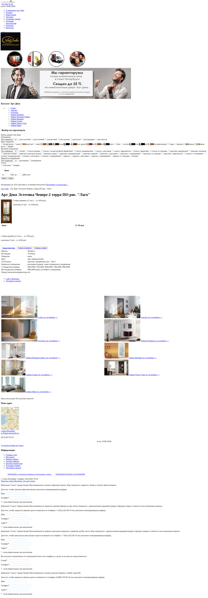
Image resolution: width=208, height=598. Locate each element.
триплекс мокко (50, 154)
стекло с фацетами (141, 151)
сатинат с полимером (194, 154)
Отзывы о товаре (41, 248)
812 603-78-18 (7, 4)
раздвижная (36, 161)
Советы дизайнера (24, 248)
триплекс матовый (198, 151)
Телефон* (5, 498)
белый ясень (8, 144)
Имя (2, 494)
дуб (44, 144)
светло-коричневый (159, 144)
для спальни (65, 139)
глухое (22, 151)
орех (51, 144)
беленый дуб (28, 144)
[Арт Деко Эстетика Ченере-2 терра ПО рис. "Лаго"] (6, 223)
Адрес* (4, 523)
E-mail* (4, 560)
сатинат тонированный (10, 156)
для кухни (77, 139)
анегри (100, 144)
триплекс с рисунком (109, 154)
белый (10, 147)
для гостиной (25, 139)
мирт (38, 144)
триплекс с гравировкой (130, 154)
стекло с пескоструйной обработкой (58, 151)
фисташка (190, 144)
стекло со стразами (159, 151)
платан (126, 144)
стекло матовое (34, 151)
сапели (92, 144)
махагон (135, 144)
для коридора (89, 139)
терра (172, 144)
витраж (135, 156)
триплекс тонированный (70, 154)
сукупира (59, 144)
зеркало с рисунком (81, 156)
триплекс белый (10, 154)
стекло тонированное (84, 151)
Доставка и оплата (13, 281)
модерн (17, 165)
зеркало (67, 156)
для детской (52, 139)
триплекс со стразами (152, 154)
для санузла (102, 139)
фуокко (180, 144)
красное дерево (80, 144)
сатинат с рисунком (31, 156)
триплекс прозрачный (179, 151)
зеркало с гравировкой (101, 156)
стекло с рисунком (103, 151)
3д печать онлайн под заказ (12, 445)
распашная (24, 161)
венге (68, 144)
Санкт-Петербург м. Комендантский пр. (10, 432)
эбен (118, 144)
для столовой (38, 139)
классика (7, 165)
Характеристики (8, 248)
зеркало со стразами (121, 156)
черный (144, 144)
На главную (5, 33)
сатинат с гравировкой (51, 156)
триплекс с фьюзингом (173, 154)
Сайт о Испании (12, 279)
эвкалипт (110, 144)
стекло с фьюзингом (122, 151)
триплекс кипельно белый (30, 154)
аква (18, 144)
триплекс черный (90, 154)
